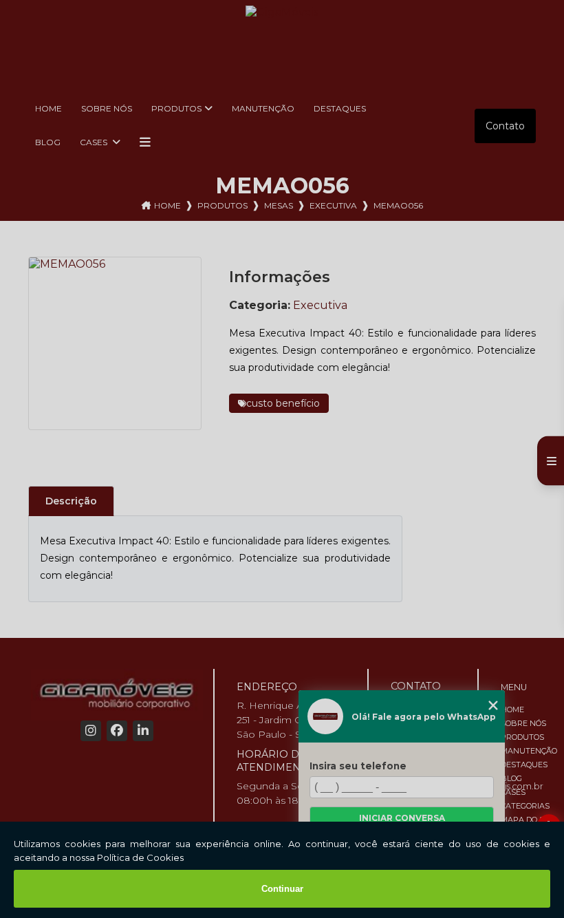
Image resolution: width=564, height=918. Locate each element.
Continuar (282, 889)
